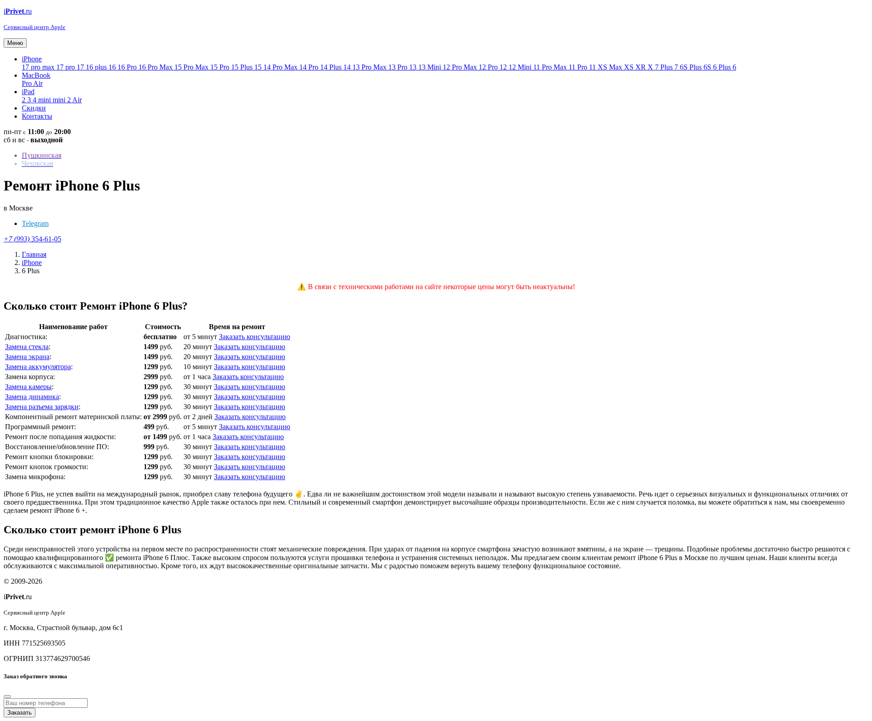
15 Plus (242, 67)
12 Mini (521, 67)
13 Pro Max (370, 67)
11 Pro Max (551, 67)
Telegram (35, 223)
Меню (15, 43)
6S (708, 67)
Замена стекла (27, 346)
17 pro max (39, 67)
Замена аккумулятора (38, 367)
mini (45, 100)
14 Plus (331, 67)
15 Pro (220, 67)
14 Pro (309, 67)
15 (258, 67)
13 (413, 67)
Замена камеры (28, 387)
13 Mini (430, 67)
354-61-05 (32, 239)
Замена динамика (32, 397)
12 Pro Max (461, 67)
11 (593, 67)
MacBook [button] (36, 75)
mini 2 (62, 100)
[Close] (7, 696)
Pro (27, 83)
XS (629, 67)
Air (38, 83)
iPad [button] (28, 91)
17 (81, 67)
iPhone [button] (32, 59)
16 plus (97, 67)
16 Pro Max (156, 67)
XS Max (611, 67)
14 (347, 67)
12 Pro (489, 67)
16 (113, 67)
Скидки (34, 108)
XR (641, 67)
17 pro (66, 67)
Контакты (37, 116)
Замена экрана (27, 356)
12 (504, 67)
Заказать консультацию (254, 336)
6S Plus (692, 67)
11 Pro (579, 67)
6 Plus (723, 67)
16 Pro (128, 67)
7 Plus (664, 67)
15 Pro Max (192, 67)
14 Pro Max (281, 67)
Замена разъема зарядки (42, 407)
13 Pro (398, 67)
